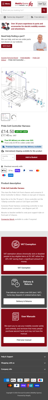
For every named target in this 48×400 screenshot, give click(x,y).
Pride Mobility (25, 58)
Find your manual (24, 340)
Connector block (8, 219)
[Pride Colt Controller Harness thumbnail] (14, 117)
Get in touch (7, 46)
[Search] (44, 10)
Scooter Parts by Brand (9, 58)
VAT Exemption (24, 268)
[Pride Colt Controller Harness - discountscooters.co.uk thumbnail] (5, 117)
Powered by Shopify (24, 395)
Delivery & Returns (24, 301)
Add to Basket (31, 157)
